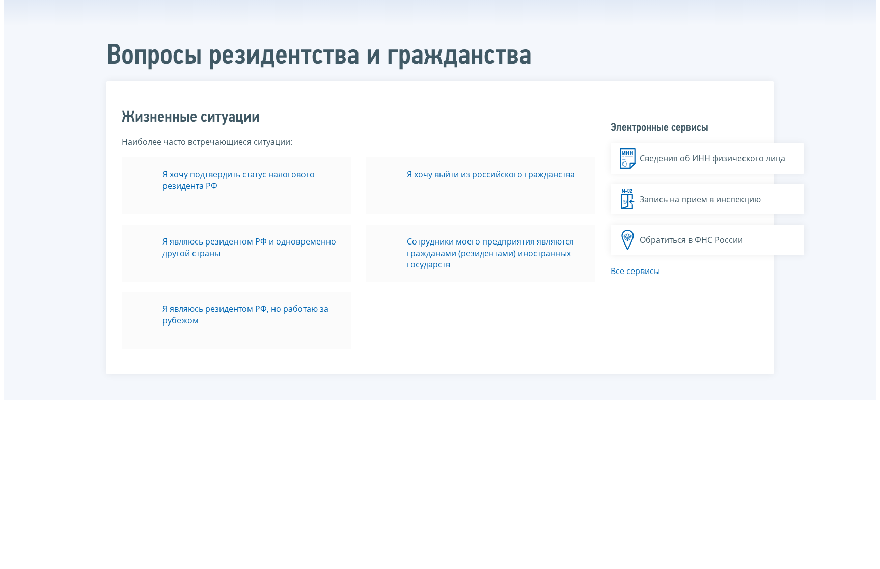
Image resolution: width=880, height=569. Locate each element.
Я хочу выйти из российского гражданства (491, 174)
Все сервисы (635, 271)
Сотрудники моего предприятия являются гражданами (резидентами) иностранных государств (490, 253)
